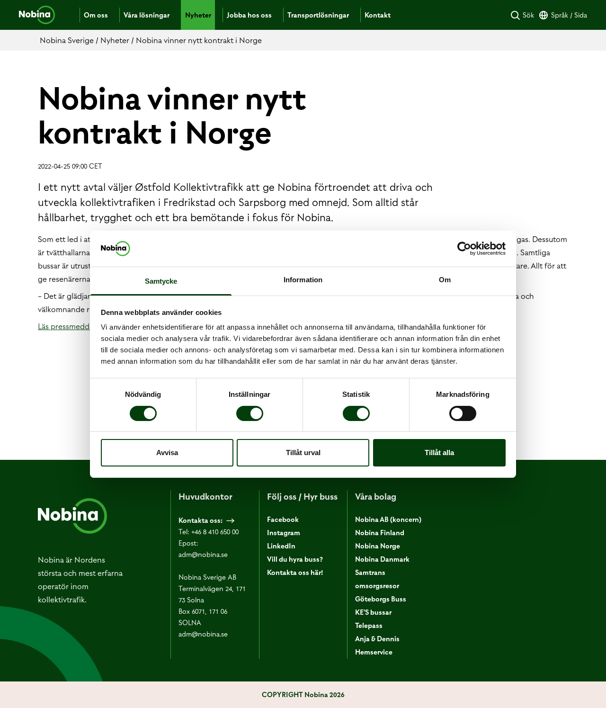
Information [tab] (303, 280)
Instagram (283, 533)
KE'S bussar (373, 612)
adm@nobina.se (203, 554)
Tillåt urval (303, 452)
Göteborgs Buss (380, 599)
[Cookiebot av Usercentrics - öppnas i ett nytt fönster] (464, 249)
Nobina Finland (379, 533)
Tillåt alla (439, 452)
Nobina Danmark (382, 559)
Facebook (283, 519)
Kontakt (378, 15)
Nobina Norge (377, 546)
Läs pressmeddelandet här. (84, 326)
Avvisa (167, 452)
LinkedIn (281, 546)
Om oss (96, 15)
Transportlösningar (318, 15)
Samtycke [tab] (161, 281)
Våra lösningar (146, 15)
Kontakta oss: (200, 520)
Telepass (369, 625)
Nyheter (198, 15)
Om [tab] (445, 280)
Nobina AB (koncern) (388, 519)
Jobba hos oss (249, 15)
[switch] (249, 413)
